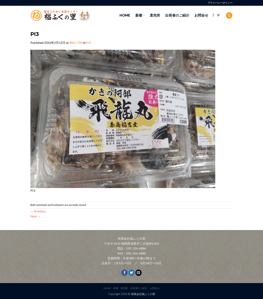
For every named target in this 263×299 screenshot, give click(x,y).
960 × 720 (76, 42)
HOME (125, 15)
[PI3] (122, 118)
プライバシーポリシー (220, 2)
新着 (138, 15)
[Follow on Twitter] (218, 15)
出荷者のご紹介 (177, 15)
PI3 (88, 42)
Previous (38, 211)
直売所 (155, 15)
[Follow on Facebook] (213, 15)
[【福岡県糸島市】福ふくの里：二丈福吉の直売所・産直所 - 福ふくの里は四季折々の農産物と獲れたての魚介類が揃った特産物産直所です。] (68, 15)
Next (35, 216)
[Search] (229, 15)
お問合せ (201, 15)
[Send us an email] (138, 272)
